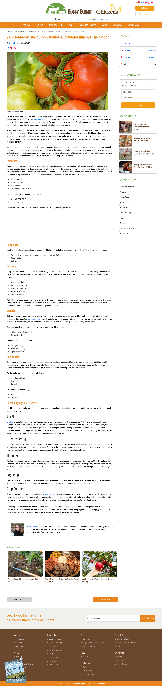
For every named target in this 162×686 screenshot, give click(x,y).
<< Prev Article (19, 599)
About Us (86, 667)
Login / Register (122, 664)
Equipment (53, 646)
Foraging (52, 653)
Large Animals (20, 642)
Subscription (148, 618)
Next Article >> (105, 599)
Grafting (10, 422)
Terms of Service (88, 674)
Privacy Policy (87, 671)
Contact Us (103, 19)
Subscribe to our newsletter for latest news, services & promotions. (136, 84)
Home (10, 32)
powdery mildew (34, 319)
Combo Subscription (76, 19)
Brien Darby (14, 43)
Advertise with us (123, 639)
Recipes (85, 656)
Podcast (104, 25)
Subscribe (144, 8)
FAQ (118, 646)
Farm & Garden (55, 25)
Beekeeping (19, 639)
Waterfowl (19, 646)
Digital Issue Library (87, 25)
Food (70, 25)
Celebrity (14, 202)
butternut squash (40, 119)
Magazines (117, 25)
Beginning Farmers (55, 639)
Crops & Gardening (33, 32)
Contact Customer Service (126, 642)
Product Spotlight (89, 646)
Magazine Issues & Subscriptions (94, 642)
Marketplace (133, 25)
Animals (26, 25)
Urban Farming (54, 665)
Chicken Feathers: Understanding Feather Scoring (141, 126)
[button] (114, 564)
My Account (60, 19)
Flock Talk (19, 656)
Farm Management (55, 650)
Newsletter (92, 19)
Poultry (39, 25)
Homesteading (54, 657)
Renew (119, 656)
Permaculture (53, 661)
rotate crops (49, 494)
